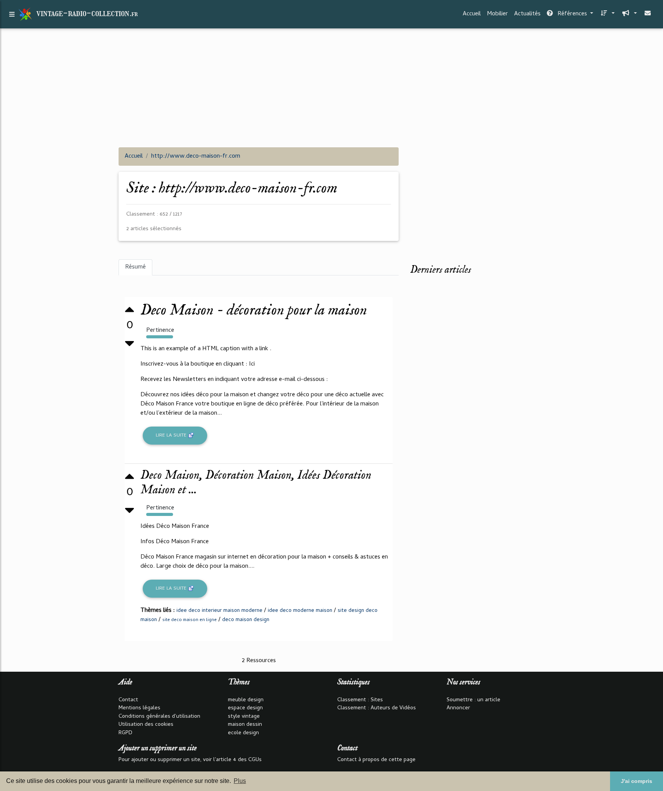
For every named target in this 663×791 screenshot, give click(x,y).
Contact (128, 700)
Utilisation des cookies (146, 724)
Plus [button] (240, 781)
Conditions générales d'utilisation (159, 716)
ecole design (243, 733)
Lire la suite (172, 436)
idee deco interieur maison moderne (219, 610)
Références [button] (572, 14)
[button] (607, 14)
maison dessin (245, 724)
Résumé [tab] (135, 267)
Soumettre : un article (473, 700)
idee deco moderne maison (300, 610)
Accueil (472, 14)
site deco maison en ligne (189, 620)
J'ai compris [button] (636, 781)
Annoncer (458, 708)
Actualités (527, 14)
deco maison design (245, 620)
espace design (245, 708)
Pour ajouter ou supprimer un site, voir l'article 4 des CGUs (190, 760)
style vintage (244, 716)
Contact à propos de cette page (376, 760)
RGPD (125, 733)
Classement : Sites (360, 700)
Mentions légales (139, 708)
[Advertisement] (331, 87)
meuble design (246, 700)
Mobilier (497, 14)
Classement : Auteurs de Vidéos (376, 708)
